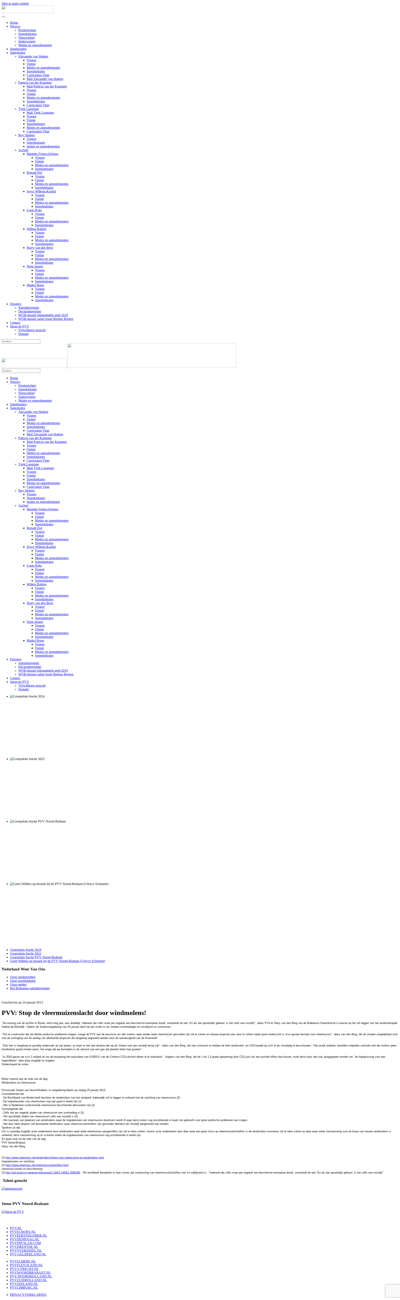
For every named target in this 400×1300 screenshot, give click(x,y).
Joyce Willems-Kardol (41, 191)
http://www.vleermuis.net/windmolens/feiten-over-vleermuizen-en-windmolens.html (55, 1157)
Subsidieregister (28, 307)
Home (14, 22)
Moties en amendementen (35, 45)
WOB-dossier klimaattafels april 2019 (43, 315)
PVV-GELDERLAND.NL (28, 1254)
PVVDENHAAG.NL (24, 1239)
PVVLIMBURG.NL (24, 1287)
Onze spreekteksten (23, 980)
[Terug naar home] (28, 12)
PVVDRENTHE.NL (24, 1247)
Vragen (31, 60)
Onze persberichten (22, 977)
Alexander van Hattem (33, 56)
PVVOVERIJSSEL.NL (26, 1250)
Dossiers (15, 304)
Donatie (23, 334)
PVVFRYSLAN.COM (25, 1243)
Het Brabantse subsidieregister (30, 988)
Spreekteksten (27, 34)
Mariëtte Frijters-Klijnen (42, 154)
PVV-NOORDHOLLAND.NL (31, 1276)
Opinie (31, 64)
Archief (23, 150)
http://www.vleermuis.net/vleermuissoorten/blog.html (37, 1165)
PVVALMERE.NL (23, 1261)
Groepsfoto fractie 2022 (25, 953)
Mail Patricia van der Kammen (47, 86)
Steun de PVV (19, 326)
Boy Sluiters (26, 135)
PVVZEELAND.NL (24, 1284)
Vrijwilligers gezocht (32, 330)
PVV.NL (16, 1228)
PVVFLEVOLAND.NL (26, 1265)
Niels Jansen (35, 266)
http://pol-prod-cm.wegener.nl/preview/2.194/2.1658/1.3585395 (43, 1172)
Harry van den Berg (40, 247)
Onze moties (18, 984)
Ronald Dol (34, 172)
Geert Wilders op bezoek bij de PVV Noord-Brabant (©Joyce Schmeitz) (57, 961)
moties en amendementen (43, 146)
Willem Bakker (36, 229)
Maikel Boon (35, 285)
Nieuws (15, 26)
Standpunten (18, 49)
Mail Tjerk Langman (40, 112)
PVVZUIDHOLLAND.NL (28, 1280)
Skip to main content (15, 3)
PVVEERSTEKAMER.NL (28, 1235)
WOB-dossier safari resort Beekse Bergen (45, 319)
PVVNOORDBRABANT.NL (30, 1272)
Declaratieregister (29, 311)
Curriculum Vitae (38, 75)
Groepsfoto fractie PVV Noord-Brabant (36, 957)
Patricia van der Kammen (35, 82)
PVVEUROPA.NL (23, 1232)
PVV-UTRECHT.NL (24, 1269)
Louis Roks (34, 210)
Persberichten (27, 30)
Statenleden (17, 52)
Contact (15, 322)
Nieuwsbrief (26, 37)
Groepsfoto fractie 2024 (25, 949)
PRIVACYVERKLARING (28, 1294)
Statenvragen (26, 41)
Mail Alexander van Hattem (45, 79)
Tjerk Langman (28, 109)
